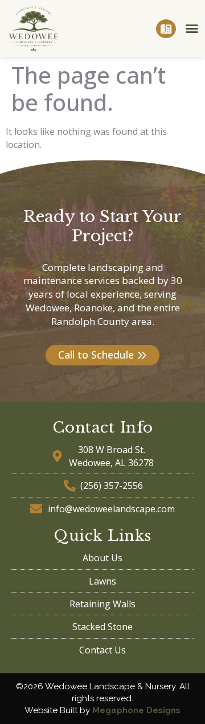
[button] (192, 28)
